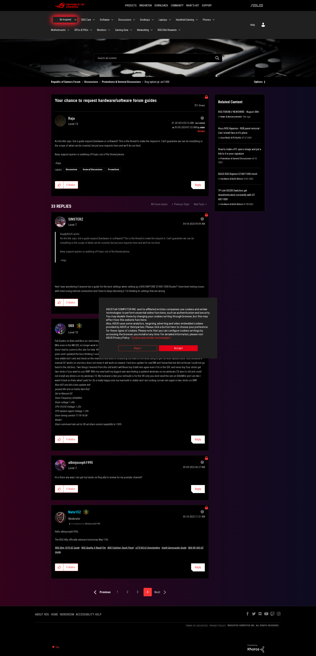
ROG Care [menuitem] (86, 19)
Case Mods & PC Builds (230, 137)
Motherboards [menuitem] (58, 29)
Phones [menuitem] (207, 19)
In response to (85, 523)
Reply (198, 185)
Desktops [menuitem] (145, 19)
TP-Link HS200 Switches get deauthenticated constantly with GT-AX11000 (236, 195)
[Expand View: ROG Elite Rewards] (179, 30)
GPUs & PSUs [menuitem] (81, 29)
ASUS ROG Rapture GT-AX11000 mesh (237, 173)
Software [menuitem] (105, 19)
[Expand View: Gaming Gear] (131, 30)
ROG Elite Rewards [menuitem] (167, 29)
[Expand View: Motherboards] (68, 30)
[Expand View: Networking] (151, 30)
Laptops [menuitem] (163, 19)
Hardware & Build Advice (231, 179)
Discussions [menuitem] (124, 19)
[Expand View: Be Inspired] (75, 19)
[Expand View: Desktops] (153, 19)
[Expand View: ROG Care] (94, 19)
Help (252, 24)
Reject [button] (138, 348)
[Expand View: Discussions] (134, 19)
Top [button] (57, 647)
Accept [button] (178, 348)
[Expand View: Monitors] (109, 30)
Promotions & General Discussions (121, 81)
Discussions (91, 81)
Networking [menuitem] (143, 29)
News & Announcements (231, 116)
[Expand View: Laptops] (170, 19)
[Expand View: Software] (112, 19)
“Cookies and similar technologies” (151, 337)
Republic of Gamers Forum (65, 81)
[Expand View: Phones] (213, 19)
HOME (54, 614)
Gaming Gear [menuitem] (121, 29)
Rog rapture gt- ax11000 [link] (157, 81)
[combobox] (158, 58)
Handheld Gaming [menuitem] (185, 19)
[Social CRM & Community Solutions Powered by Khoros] (256, 648)
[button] (59, 185)
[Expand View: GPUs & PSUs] (91, 30)
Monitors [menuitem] (101, 29)
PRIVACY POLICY (218, 625)
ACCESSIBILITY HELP (88, 614)
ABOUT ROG (42, 614)
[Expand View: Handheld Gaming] (197, 19)
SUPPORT (207, 5)
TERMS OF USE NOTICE (197, 625)
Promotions (113, 169)
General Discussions (92, 169)
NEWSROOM (67, 614)
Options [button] (258, 81)
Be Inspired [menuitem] (65, 19)
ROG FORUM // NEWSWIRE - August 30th (238, 111)
